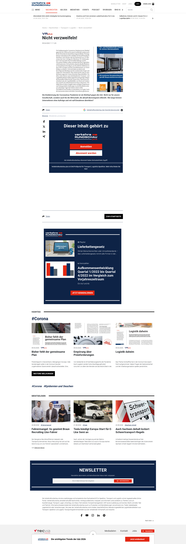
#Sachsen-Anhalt (130, 425)
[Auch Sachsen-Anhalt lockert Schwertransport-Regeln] (135, 411)
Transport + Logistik (68, 28)
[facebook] (81, 515)
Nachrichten (51, 10)
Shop (124, 4)
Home (44, 28)
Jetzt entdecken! (137, 539)
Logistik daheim (125, 351)
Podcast (96, 10)
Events (86, 10)
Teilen (48, 110)
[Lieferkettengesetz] (59, 248)
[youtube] (87, 515)
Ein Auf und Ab (83, 283)
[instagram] (92, 515)
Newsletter (115, 4)
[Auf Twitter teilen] (44, 126)
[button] (93, 532)
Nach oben (148, 520)
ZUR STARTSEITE (113, 216)
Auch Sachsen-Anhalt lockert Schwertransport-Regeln (132, 431)
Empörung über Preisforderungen (84, 353)
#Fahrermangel (46, 425)
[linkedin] (98, 515)
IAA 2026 (63, 10)
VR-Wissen (107, 10)
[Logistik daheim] (135, 334)
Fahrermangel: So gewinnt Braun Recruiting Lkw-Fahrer (51, 431)
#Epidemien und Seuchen (58, 386)
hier (85, 169)
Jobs (130, 4)
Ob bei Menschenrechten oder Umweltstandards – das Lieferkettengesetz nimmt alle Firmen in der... (98, 252)
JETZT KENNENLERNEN (82, 293)
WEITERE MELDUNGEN (43, 373)
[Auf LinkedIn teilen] (44, 131)
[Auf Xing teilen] (44, 136)
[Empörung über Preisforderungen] (93, 334)
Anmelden (86, 146)
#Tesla (85, 425)
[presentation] (152, 18)
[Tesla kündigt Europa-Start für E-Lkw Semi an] (93, 411)
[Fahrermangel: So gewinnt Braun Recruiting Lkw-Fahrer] (51, 411)
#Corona (40, 318)
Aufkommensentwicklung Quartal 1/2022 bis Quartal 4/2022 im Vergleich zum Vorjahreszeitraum (97, 273)
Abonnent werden (86, 153)
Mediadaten (110, 531)
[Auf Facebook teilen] (44, 121)
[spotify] (104, 515)
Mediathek (75, 10)
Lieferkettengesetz (91, 247)
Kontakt (124, 531)
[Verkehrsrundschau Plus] (47, 34)
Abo (137, 4)
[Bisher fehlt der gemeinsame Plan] (51, 334)
